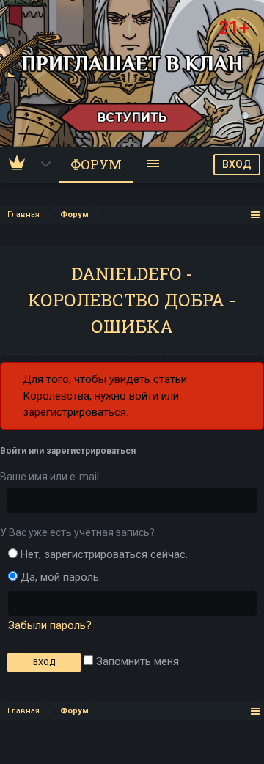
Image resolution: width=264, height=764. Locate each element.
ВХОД (237, 164)
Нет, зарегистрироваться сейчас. (103, 554)
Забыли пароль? (50, 625)
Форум (96, 164)
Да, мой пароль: (59, 577)
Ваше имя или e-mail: (50, 476)
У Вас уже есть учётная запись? (77, 532)
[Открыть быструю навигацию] (255, 214)
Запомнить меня (136, 661)
